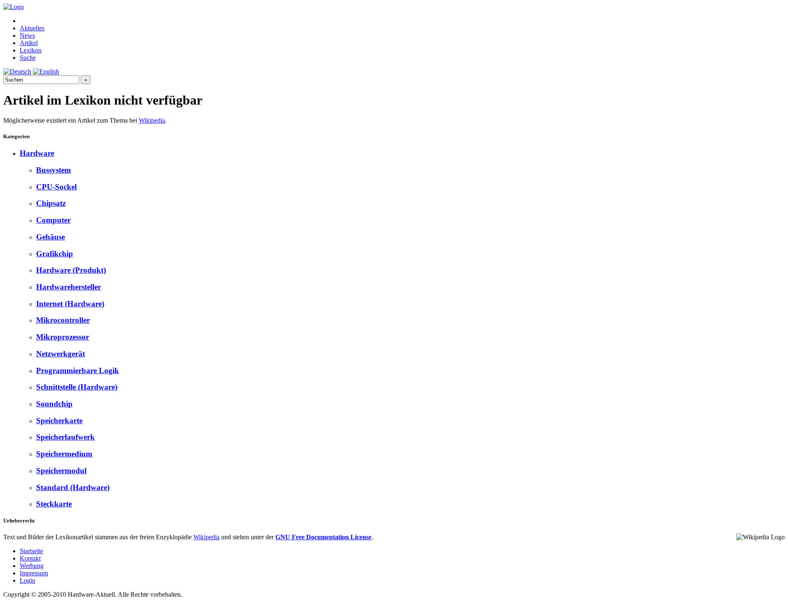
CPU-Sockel (56, 186)
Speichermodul (61, 470)
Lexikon (30, 50)
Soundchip (54, 403)
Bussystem (53, 170)
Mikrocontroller (63, 320)
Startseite (31, 550)
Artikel (29, 42)
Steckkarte (54, 503)
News (27, 35)
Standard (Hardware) (73, 487)
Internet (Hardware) (70, 303)
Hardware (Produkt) (71, 270)
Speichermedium (64, 453)
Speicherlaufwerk (65, 437)
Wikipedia (152, 120)
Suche (28, 57)
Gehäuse (50, 237)
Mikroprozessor (62, 337)
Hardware (37, 153)
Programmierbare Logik (77, 370)
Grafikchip (54, 253)
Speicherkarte (59, 420)
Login (27, 580)
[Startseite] (13, 6)
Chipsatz (51, 203)
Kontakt (30, 558)
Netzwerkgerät (60, 353)
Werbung (32, 565)
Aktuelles (32, 28)
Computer (53, 220)
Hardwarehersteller (68, 287)
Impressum (34, 573)
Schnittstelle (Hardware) (76, 387)
